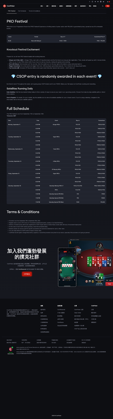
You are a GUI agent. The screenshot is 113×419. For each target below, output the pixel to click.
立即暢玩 (27, 274)
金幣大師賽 (60, 319)
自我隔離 (39, 340)
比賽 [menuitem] (47, 6)
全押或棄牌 (44, 325)
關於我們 (93, 312)
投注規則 (54, 342)
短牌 (42, 312)
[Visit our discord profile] (98, 1)
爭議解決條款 (55, 340)
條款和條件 (9, 340)
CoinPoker (94, 305)
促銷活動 (59, 305)
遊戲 (42, 305)
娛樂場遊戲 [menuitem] (68, 6)
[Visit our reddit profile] (103, 1)
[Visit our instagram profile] (92, 1)
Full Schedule (22, 11)
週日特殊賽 (77, 316)
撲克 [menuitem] (42, 6)
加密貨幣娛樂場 (45, 332)
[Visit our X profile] (89, 1)
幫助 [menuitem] (90, 6)
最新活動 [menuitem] (54, 6)
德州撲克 (43, 309)
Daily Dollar (77, 312)
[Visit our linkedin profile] (100, 1)
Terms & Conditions (34, 11)
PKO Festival (11, 11)
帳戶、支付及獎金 (26, 342)
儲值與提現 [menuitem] (83, 6)
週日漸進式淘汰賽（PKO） (81, 319)
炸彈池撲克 (44, 329)
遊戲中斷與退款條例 (41, 342)
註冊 (92, 309)
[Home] (14, 306)
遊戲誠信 (84, 342)
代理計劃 (93, 319)
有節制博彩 (24, 340)
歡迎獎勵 (59, 316)
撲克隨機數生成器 (96, 316)
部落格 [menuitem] (94, 6)
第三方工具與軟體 (86, 340)
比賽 (75, 305)
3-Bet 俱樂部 (61, 312)
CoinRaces (60, 322)
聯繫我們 (93, 322)
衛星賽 (76, 322)
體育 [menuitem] (76, 6)
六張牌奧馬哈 (44, 322)
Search (102, 6)
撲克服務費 (69, 342)
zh (107, 1)
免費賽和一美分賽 (79, 325)
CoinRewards (22, 269)
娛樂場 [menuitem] (61, 6)
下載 (107, 6)
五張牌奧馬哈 (44, 319)
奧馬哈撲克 (44, 316)
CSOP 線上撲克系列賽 (80, 329)
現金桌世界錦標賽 (62, 325)
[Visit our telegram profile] (95, 1)
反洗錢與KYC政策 (71, 340)
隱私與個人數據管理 (11, 342)
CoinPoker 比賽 (78, 309)
